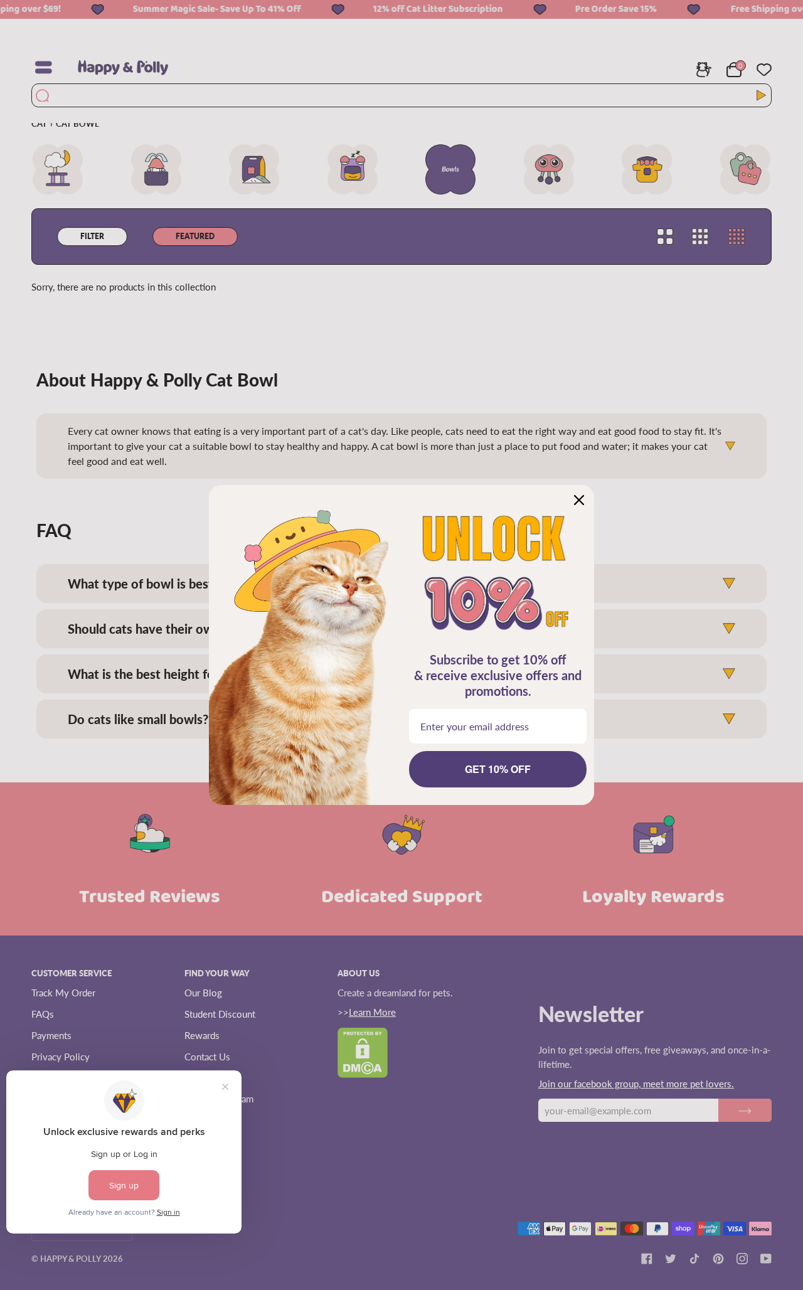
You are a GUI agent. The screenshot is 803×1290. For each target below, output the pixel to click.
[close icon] (579, 500)
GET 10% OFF (498, 769)
